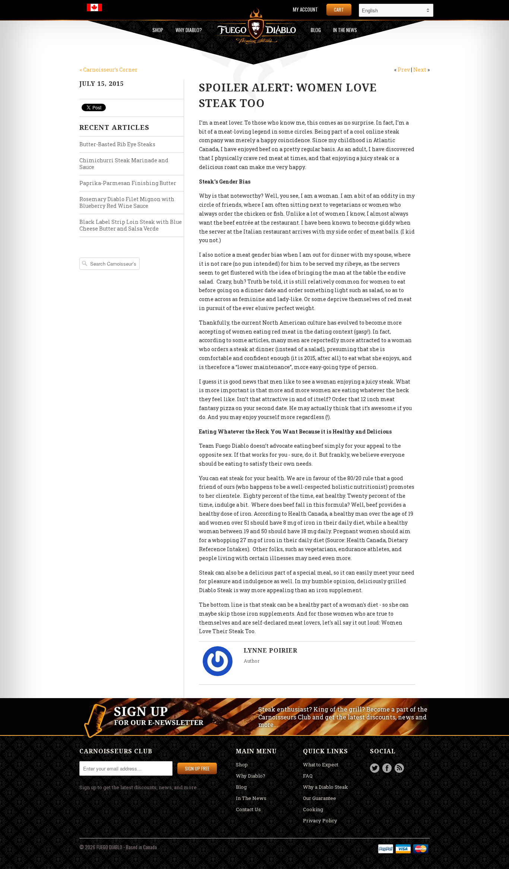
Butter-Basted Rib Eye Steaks (117, 144)
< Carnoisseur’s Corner (108, 69)
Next (419, 69)
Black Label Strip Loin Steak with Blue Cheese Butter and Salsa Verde (130, 225)
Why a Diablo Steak (325, 787)
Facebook (387, 768)
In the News (345, 30)
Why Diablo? (189, 30)
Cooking (313, 809)
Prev (404, 69)
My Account (305, 9)
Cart (339, 9)
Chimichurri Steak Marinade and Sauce (123, 164)
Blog (316, 30)
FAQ (308, 775)
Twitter (374, 768)
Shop (157, 30)
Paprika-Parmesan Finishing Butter (127, 183)
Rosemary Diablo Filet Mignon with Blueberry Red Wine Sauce (126, 202)
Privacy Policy (320, 820)
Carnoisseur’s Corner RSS (399, 768)
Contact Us (248, 809)
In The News (251, 798)
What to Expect (320, 764)
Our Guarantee (319, 798)
